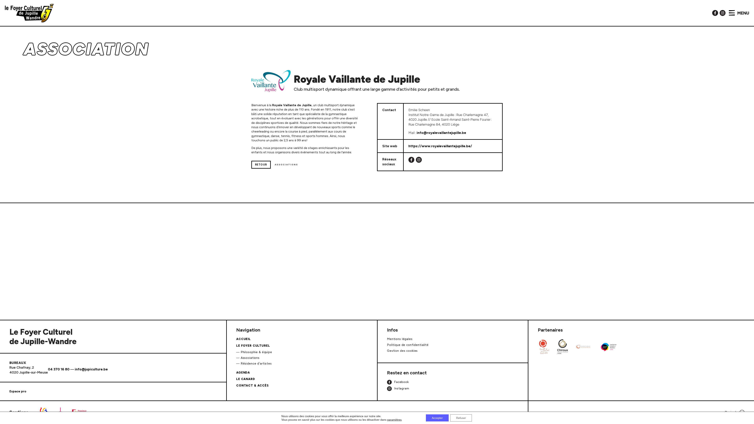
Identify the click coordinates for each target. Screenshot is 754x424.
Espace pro (17, 391)
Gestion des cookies (402, 351)
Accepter (437, 417)
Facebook (401, 382)
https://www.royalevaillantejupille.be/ (440, 146)
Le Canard (245, 379)
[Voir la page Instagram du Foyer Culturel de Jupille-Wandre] (723, 13)
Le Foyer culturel (253, 345)
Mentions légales (400, 339)
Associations (250, 358)
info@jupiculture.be (91, 369)
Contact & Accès (252, 385)
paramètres (394, 419)
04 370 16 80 (59, 369)
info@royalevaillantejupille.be (441, 133)
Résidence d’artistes (256, 363)
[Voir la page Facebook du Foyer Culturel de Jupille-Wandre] (715, 13)
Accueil (243, 339)
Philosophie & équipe (256, 352)
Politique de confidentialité (408, 345)
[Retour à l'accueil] (29, 13)
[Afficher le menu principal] (732, 13)
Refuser (461, 417)
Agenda (243, 372)
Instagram (401, 388)
